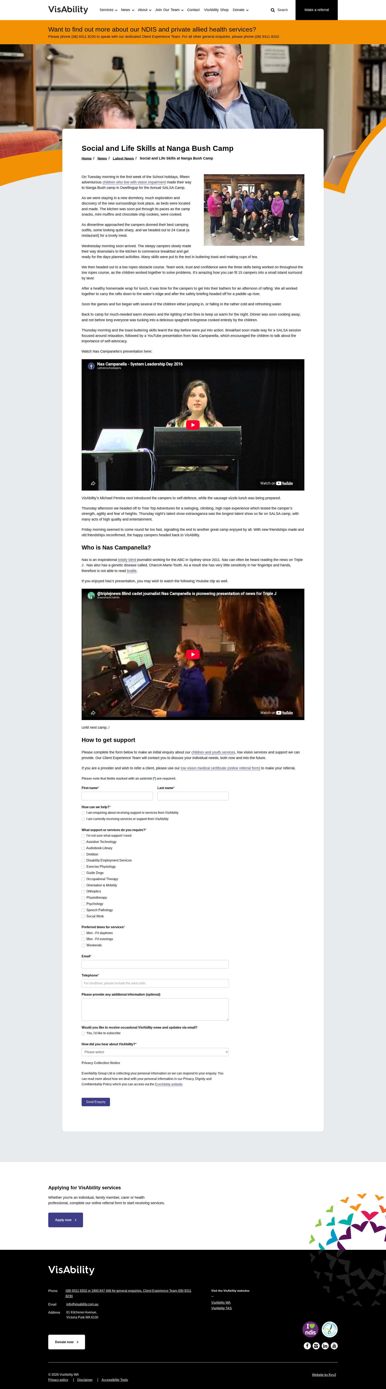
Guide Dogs (95, 873)
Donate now (64, 1342)
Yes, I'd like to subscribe (103, 1033)
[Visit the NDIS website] (310, 1330)
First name (90, 788)
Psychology (94, 903)
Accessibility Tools (115, 1380)
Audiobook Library (99, 848)
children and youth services (213, 752)
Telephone (90, 975)
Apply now (63, 1220)
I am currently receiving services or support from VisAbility (127, 819)
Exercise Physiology (101, 866)
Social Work (95, 916)
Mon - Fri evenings (99, 939)
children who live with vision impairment (134, 182)
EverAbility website (168, 1084)
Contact (193, 10)
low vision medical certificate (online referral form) (220, 768)
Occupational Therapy (102, 879)
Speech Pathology (99, 910)
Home (87, 158)
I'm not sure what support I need (108, 835)
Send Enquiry (96, 1102)
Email (86, 956)
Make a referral (317, 10)
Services (106, 10)
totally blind (127, 560)
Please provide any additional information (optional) (121, 994)
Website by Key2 (324, 1375)
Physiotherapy (96, 897)
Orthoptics (93, 891)
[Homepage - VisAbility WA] (70, 10)
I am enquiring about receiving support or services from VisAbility (132, 812)
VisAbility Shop (216, 10)
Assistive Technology (101, 842)
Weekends (94, 945)
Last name (166, 788)
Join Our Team (167, 10)
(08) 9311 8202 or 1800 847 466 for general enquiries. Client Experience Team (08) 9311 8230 (128, 1293)
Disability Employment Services (109, 860)
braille (132, 571)
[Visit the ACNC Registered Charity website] (330, 1330)
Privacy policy (58, 1380)
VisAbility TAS (221, 1308)
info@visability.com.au (82, 1304)
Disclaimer (84, 1380)
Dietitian (92, 854)
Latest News (123, 158)
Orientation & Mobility (101, 885)
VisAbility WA (221, 1302)
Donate (238, 10)
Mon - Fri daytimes (99, 933)
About (142, 10)
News (125, 10)
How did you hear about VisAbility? (109, 1044)
